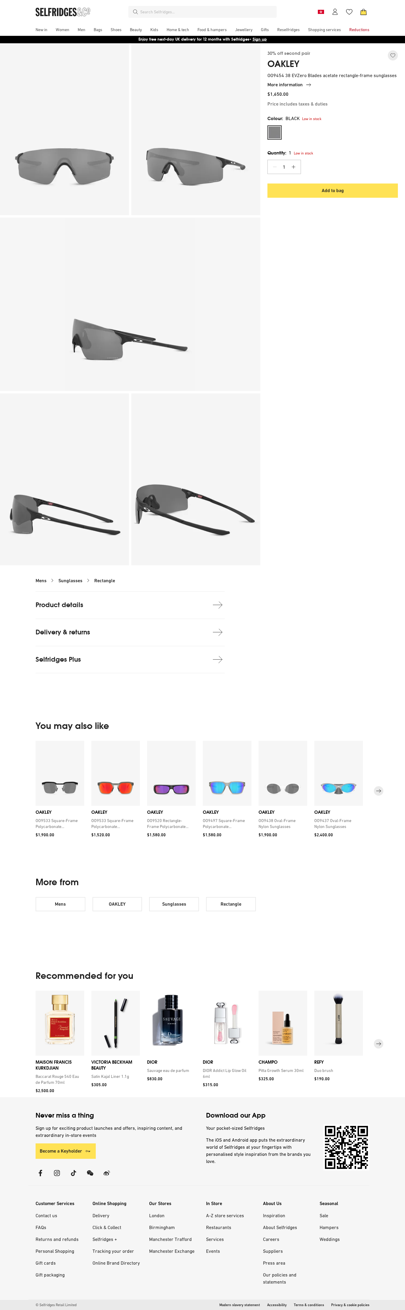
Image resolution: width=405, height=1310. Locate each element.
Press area (274, 1263)
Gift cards (46, 1263)
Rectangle (104, 580)
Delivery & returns (63, 632)
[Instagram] (57, 1176)
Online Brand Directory (116, 1263)
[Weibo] (106, 1176)
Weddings (330, 1239)
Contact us (46, 1215)
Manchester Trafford (170, 1239)
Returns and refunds (57, 1239)
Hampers (329, 1227)
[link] (59, 823)
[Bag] (363, 12)
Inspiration (274, 1215)
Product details (59, 605)
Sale (324, 1215)
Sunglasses (70, 580)
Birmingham (162, 1227)
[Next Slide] (378, 791)
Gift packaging (50, 1274)
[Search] (135, 12)
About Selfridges (280, 1227)
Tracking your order (113, 1251)
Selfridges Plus (58, 659)
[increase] (293, 167)
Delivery (101, 1215)
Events (213, 1251)
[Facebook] (40, 1176)
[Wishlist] (349, 12)
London (157, 1215)
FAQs (41, 1227)
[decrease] (275, 167)
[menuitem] (41, 30)
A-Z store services (225, 1215)
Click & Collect (107, 1227)
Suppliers (273, 1251)
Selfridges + (105, 1239)
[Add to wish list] (393, 55)
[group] (202, 791)
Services (215, 1239)
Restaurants (218, 1227)
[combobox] (207, 12)
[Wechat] (90, 1176)
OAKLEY (283, 64)
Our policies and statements (279, 1278)
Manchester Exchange (171, 1251)
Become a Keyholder (61, 1151)
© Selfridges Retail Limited (56, 1305)
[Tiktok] (73, 1176)
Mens (41, 580)
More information (285, 84)
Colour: (283, 118)
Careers (271, 1239)
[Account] (335, 12)
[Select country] (321, 12)
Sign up (260, 39)
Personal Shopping (55, 1251)
